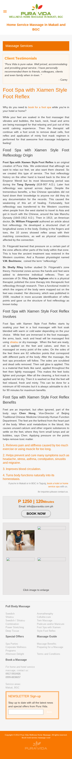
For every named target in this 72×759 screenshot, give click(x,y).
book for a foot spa (39, 107)
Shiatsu (10, 617)
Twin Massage (44, 620)
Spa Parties (12, 643)
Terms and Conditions (48, 654)
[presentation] (5, 11)
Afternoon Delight (15, 654)
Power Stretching (15, 627)
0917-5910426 (13, 673)
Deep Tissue (12, 630)
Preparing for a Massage (50, 647)
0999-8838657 (13, 677)
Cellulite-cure (44, 617)
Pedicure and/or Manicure (50, 624)
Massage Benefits (46, 643)
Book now (36, 513)
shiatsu (14, 342)
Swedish (10, 613)
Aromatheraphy (45, 613)
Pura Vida (24, 735)
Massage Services (19, 46)
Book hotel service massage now (36, 738)
